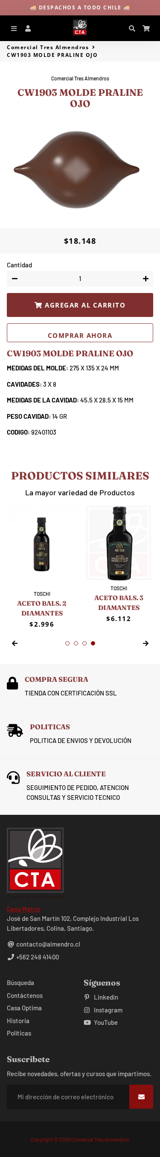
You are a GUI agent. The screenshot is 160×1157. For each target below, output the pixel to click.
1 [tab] (67, 643)
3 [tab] (84, 643)
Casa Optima (24, 1008)
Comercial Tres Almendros (48, 47)
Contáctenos (25, 995)
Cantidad (19, 265)
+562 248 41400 (37, 957)
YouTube (105, 1022)
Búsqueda (20, 982)
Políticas (19, 1033)
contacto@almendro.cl (47, 944)
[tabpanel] (42, 567)
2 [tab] (76, 643)
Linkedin (105, 997)
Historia (18, 1020)
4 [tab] (93, 643)
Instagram (107, 1010)
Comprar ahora (80, 335)
